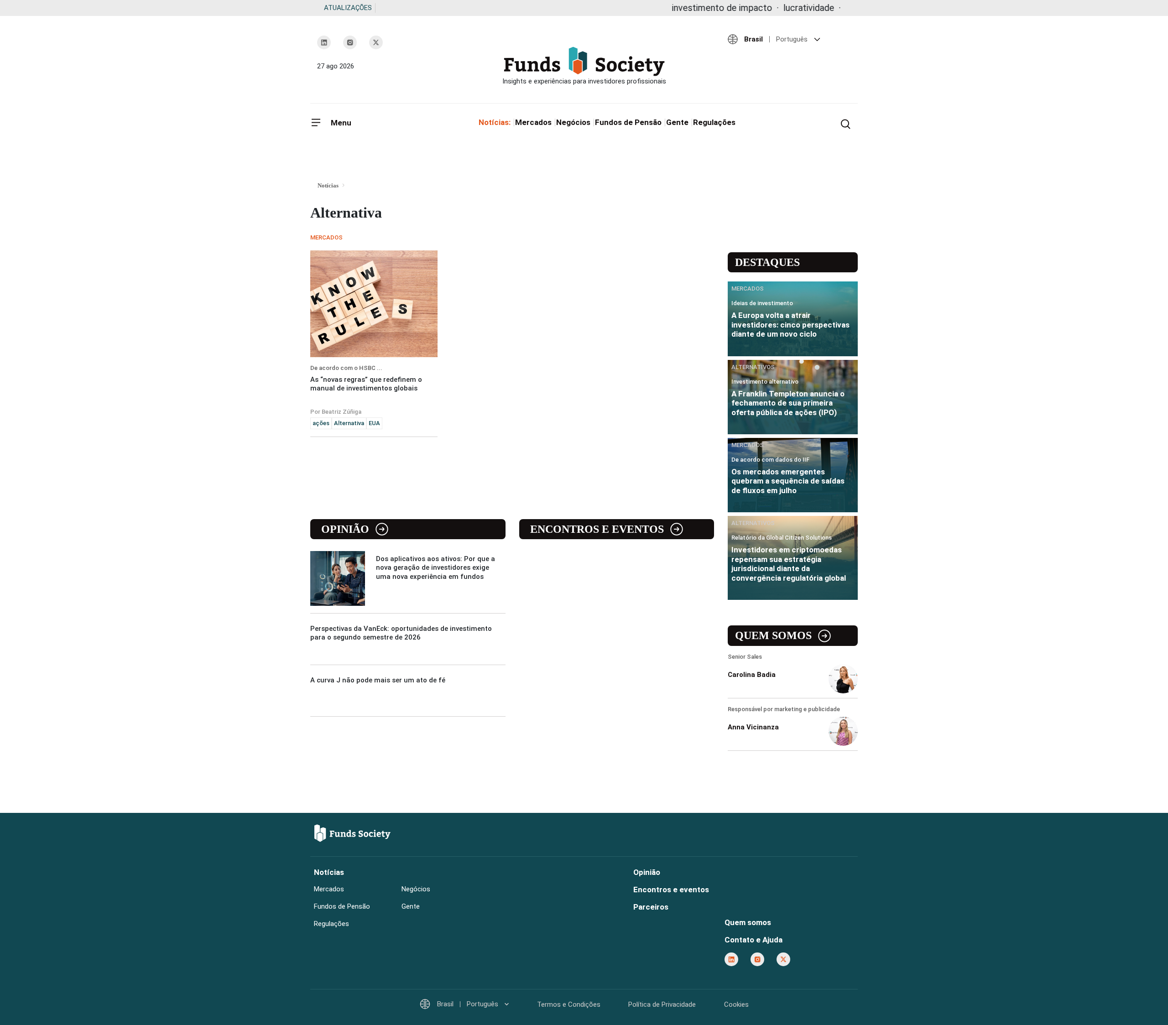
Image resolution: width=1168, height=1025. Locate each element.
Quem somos (773, 635)
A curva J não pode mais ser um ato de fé (377, 680)
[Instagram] (350, 42)
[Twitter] (376, 42)
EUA (374, 423)
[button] (789, 39)
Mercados (533, 122)
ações (321, 423)
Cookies (736, 1004)
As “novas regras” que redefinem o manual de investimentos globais (366, 383)
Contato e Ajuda (753, 939)
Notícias (329, 872)
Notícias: (495, 122)
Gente (677, 122)
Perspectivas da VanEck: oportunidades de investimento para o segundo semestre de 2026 (401, 632)
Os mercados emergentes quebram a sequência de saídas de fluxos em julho (788, 481)
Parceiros (650, 906)
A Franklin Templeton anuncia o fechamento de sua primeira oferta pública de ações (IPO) (788, 403)
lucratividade (772, 7)
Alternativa (349, 423)
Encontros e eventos (597, 529)
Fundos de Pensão (628, 122)
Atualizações (348, 8)
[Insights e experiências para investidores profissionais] (584, 66)
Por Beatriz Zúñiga (335, 411)
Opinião (345, 529)
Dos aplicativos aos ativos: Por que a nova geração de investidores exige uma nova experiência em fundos (435, 567)
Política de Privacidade (662, 1004)
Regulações (714, 122)
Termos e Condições (568, 1004)
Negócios (573, 122)
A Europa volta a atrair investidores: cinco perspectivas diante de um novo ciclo (790, 324)
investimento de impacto (685, 7)
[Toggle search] (845, 123)
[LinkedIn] (324, 42)
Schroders (829, 7)
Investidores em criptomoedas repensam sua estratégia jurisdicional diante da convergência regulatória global (788, 563)
